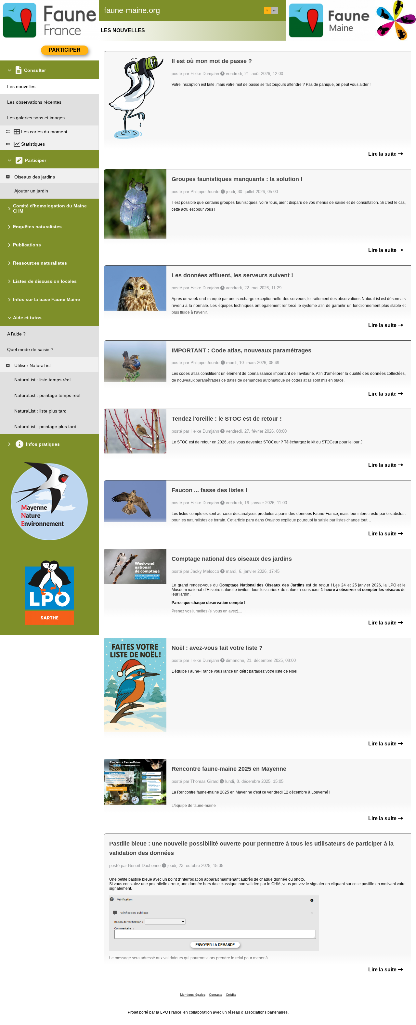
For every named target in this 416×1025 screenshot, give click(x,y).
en (274, 10)
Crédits (231, 994)
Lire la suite (383, 154)
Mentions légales (192, 994)
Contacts (215, 994)
